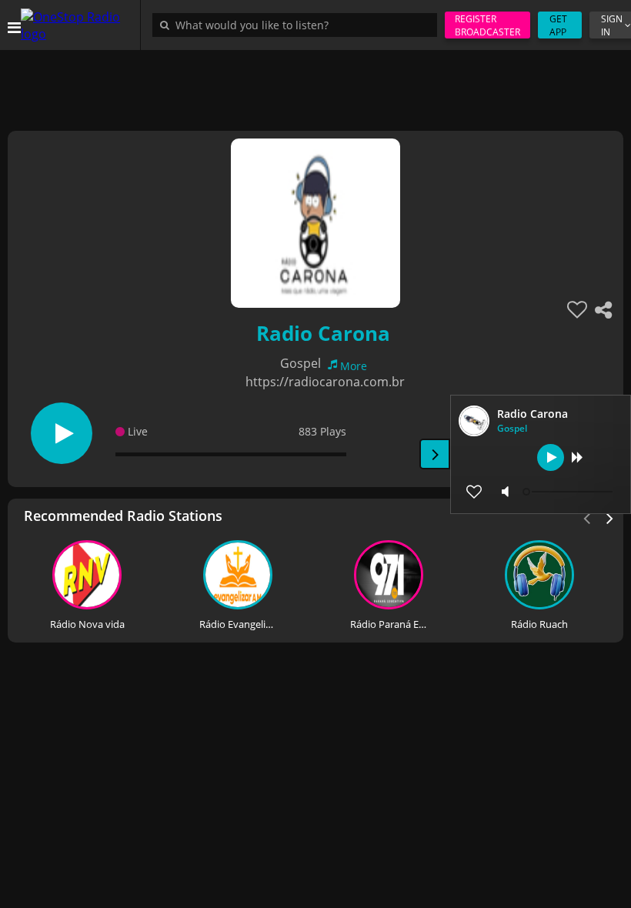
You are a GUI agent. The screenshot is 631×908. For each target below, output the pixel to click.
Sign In (612, 25)
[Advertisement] (315, 84)
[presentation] (610, 517)
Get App (558, 25)
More (353, 366)
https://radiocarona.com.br (325, 381)
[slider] (569, 491)
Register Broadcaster (487, 25)
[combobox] (298, 24)
